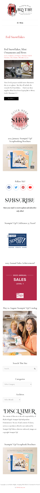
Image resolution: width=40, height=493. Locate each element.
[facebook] (9, 187)
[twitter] (16, 187)
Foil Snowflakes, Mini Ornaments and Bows (15, 51)
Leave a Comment (8, 56)
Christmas (24, 56)
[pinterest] (23, 187)
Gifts (11, 57)
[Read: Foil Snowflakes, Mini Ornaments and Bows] (20, 69)
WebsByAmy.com (20, 487)
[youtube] (30, 187)
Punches (15, 57)
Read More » (11, 98)
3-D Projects (17, 56)
